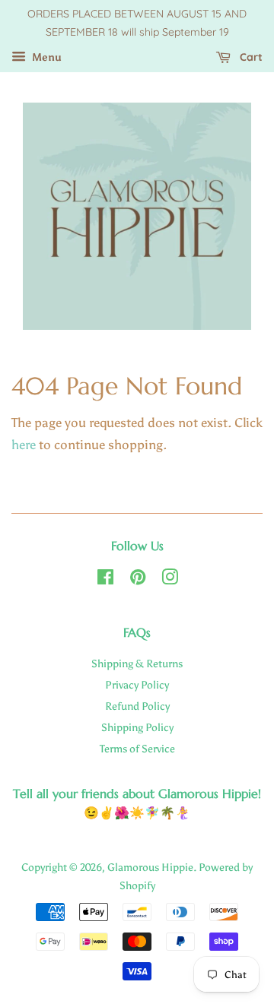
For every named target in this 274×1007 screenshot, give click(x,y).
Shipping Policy (137, 727)
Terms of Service (137, 748)
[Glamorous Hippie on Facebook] (105, 580)
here (23, 444)
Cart (250, 57)
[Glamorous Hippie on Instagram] (169, 580)
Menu (46, 57)
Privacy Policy (137, 685)
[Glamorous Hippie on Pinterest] (137, 580)
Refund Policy (137, 706)
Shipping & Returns (137, 663)
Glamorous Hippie (150, 867)
